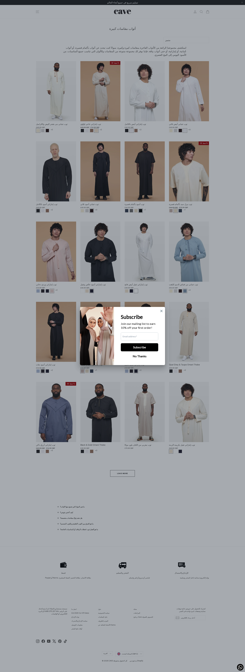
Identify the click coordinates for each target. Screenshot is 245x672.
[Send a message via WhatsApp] (240, 667)
